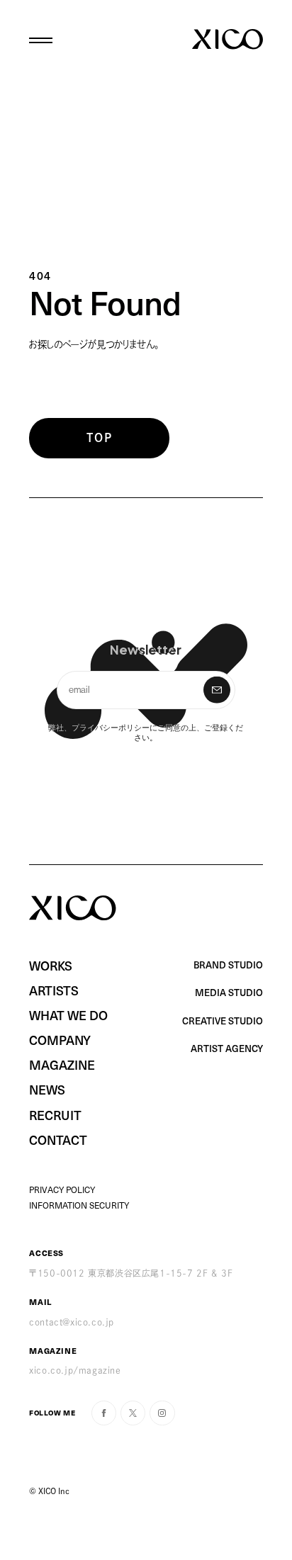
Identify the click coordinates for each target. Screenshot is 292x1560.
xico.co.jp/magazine (74, 1370)
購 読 (216, 690)
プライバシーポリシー (111, 727)
